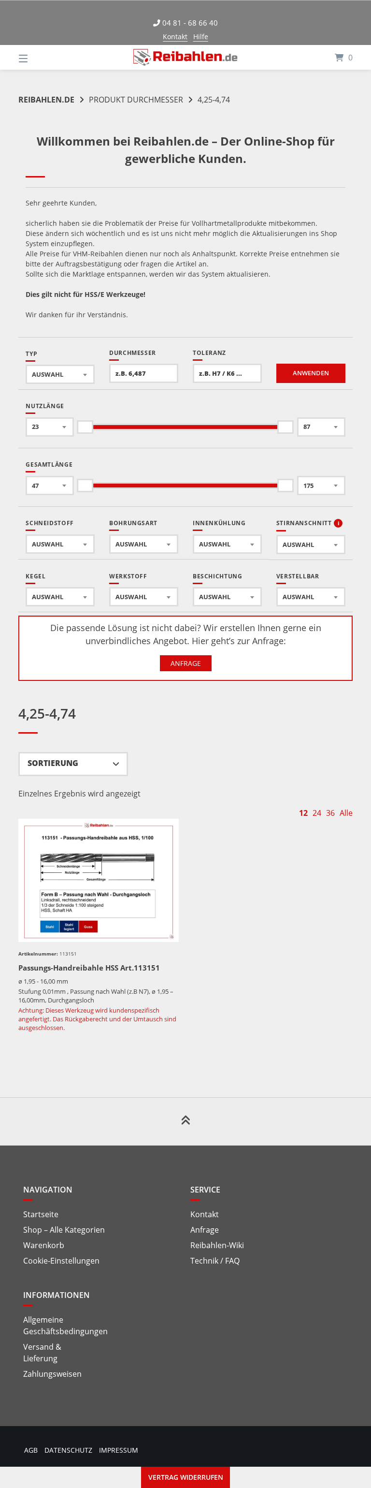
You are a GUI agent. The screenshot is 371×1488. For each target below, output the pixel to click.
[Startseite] (185, 57)
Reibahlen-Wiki (217, 1245)
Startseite (40, 1214)
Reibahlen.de (46, 99)
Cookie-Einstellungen (61, 1260)
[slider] (85, 427)
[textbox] (60, 375)
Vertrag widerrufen (185, 1477)
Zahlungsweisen (52, 1374)
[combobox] (60, 374)
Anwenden (311, 373)
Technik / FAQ (215, 1260)
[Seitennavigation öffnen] (40, 57)
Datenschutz (68, 1450)
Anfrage (186, 663)
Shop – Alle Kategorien (64, 1229)
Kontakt (175, 36)
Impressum (118, 1450)
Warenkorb (43, 1245)
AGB (31, 1450)
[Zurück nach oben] (185, 1121)
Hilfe (200, 36)
